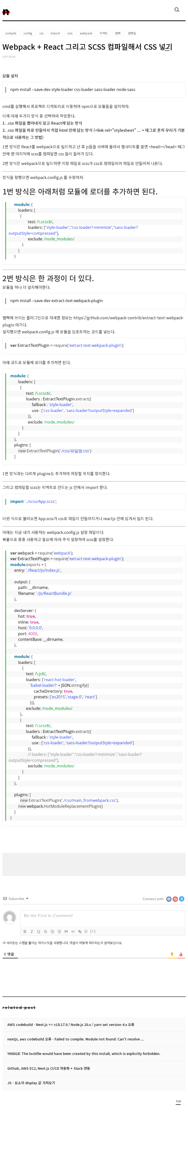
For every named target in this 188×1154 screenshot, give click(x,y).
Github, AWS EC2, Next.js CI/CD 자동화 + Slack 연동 (48, 1068)
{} (86, 931)
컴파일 (132, 33)
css (41, 33)
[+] (93, 931)
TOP (178, 1101)
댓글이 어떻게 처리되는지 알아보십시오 (96, 943)
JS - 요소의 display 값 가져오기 (31, 1082)
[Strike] (45, 932)
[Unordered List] (59, 932)
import (55, 33)
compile (10, 33)
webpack (86, 33)
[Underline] (38, 932)
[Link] (79, 932)
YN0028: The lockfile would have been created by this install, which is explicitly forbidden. (83, 1053)
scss (69, 33)
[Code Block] (73, 932)
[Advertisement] (94, 864)
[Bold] (25, 932)
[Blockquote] (66, 932)
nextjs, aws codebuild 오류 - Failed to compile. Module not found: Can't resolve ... (75, 1039)
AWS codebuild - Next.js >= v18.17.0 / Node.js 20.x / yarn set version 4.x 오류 (70, 1024)
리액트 (104, 33)
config (28, 33)
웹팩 (117, 33)
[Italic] (31, 932)
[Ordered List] (52, 932)
